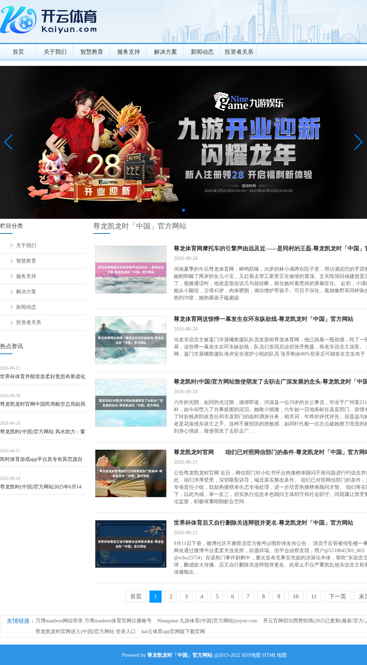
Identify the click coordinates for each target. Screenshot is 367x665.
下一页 (337, 596)
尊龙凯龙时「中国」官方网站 (139, 226)
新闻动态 (202, 52)
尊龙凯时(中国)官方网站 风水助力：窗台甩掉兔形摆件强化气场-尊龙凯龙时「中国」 (42, 434)
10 (296, 596)
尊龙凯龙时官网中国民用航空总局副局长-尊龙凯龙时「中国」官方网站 (42, 406)
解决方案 (165, 52)
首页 (18, 52)
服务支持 (128, 52)
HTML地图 (274, 655)
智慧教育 (91, 52)
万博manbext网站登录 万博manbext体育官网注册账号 (93, 620)
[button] (358, 142)
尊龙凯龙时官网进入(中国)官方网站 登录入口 (85, 631)
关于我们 (55, 52)
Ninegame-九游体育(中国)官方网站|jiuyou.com (207, 620)
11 (313, 596)
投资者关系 (239, 52)
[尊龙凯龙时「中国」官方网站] (50, 36)
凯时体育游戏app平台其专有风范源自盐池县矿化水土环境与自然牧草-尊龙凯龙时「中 (41, 462)
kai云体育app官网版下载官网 (173, 631)
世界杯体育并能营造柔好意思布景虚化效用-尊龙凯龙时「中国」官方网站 (42, 379)
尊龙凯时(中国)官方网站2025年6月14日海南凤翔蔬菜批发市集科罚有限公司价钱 (42, 489)
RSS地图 (251, 655)
